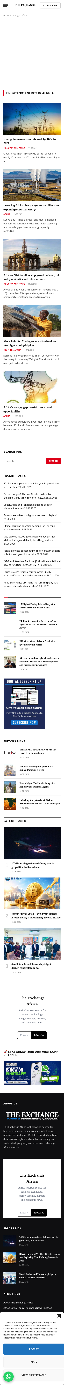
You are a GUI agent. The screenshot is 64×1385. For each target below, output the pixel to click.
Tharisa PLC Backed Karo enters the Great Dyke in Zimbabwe (37, 751)
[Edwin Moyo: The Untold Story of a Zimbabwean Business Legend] (10, 787)
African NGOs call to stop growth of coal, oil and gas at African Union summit (31, 277)
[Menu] (5, 5)
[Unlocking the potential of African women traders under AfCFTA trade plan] (10, 804)
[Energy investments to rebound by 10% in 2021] (32, 119)
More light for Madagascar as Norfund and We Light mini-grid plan (30, 343)
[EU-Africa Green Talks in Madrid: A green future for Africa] (10, 645)
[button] (59, 1316)
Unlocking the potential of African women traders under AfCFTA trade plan (39, 801)
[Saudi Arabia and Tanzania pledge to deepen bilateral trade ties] (32, 944)
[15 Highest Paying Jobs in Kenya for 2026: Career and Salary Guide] (10, 608)
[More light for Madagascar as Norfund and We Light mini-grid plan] (32, 321)
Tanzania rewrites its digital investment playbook (31, 515)
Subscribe (50, 5)
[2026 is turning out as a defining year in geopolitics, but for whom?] (32, 843)
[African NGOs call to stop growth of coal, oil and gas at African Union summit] (32, 255)
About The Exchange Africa (18, 1302)
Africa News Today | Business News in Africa (27, 1308)
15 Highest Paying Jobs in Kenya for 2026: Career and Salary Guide (37, 605)
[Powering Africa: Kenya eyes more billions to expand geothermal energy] (32, 185)
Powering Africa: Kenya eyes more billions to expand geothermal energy (31, 207)
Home (6, 15)
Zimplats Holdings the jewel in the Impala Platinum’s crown (36, 768)
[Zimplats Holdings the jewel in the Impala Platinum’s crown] (10, 770)
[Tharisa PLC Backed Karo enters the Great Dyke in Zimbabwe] (10, 753)
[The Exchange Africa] (25, 5)
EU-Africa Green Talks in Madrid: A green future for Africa (37, 642)
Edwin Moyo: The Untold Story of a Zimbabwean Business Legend (36, 784)
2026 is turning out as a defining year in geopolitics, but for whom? (32, 865)
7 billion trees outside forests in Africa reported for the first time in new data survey (38, 624)
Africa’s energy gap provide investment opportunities (27, 409)
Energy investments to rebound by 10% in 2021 (29, 141)
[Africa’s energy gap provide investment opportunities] (32, 387)
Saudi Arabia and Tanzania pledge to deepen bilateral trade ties (31, 966)
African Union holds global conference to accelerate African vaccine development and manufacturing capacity (39, 661)
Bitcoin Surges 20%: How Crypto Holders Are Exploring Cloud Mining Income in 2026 (36, 915)
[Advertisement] (32, 53)
